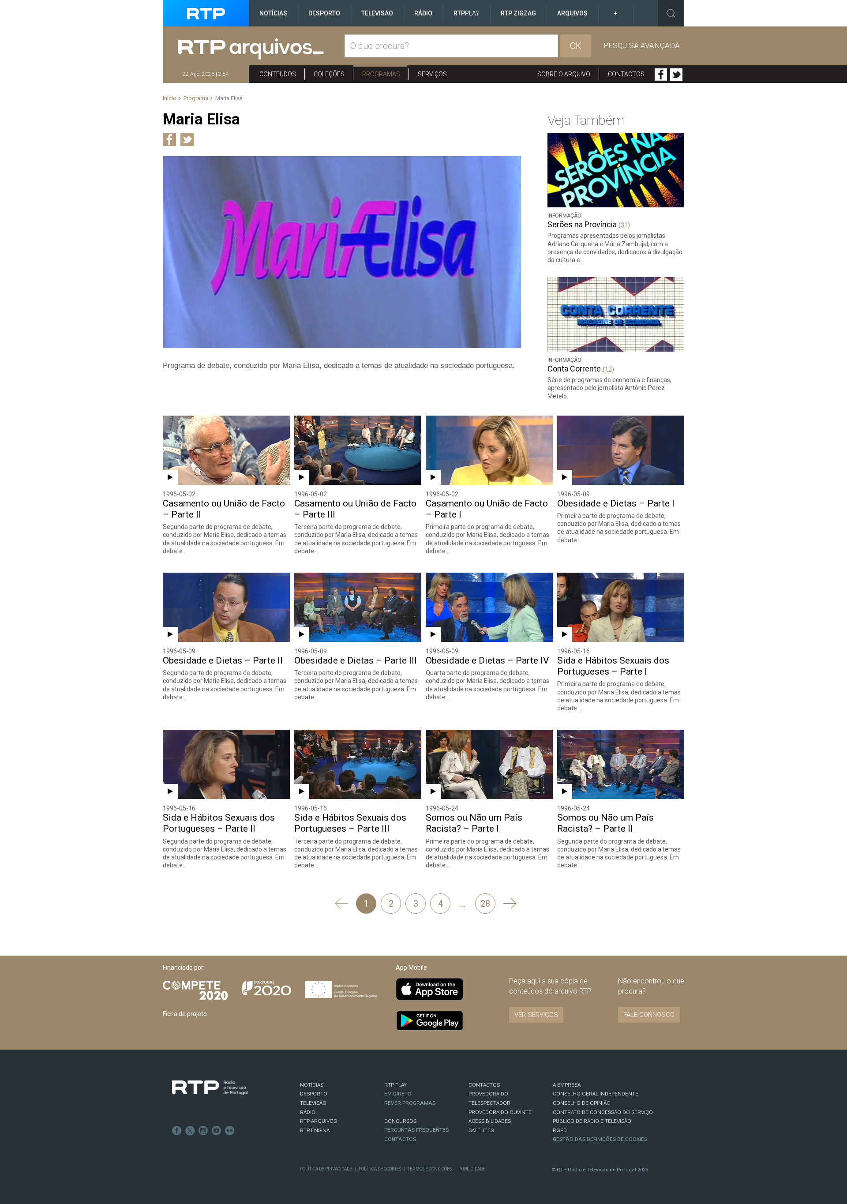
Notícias (273, 13)
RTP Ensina (315, 1130)
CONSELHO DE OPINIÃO (582, 1103)
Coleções (329, 74)
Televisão (377, 13)
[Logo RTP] (210, 1087)
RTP (466, 13)
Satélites (481, 1130)
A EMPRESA (567, 1085)
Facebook (661, 74)
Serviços (432, 74)
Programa (196, 98)
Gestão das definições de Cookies (600, 1139)
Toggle (671, 13)
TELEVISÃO (313, 1103)
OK (575, 46)
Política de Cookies (380, 1168)
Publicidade (471, 1168)
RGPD (560, 1130)
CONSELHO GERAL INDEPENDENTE (595, 1094)
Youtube (216, 1131)
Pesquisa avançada (641, 45)
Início (169, 98)
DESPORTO (313, 1094)
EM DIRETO (398, 1094)
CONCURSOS (400, 1121)
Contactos (626, 74)
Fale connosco (649, 1015)
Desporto (324, 13)
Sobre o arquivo (563, 74)
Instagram (203, 1131)
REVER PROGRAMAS (409, 1103)
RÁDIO (307, 1112)
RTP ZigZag (518, 13)
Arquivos (572, 13)
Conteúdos (277, 74)
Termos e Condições (430, 1168)
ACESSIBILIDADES (489, 1121)
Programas (381, 74)
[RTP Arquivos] (261, 49)
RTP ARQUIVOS (318, 1121)
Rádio (423, 13)
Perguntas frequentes (416, 1130)
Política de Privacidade (326, 1168)
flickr (230, 1131)
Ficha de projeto (185, 1013)
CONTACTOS (484, 1085)
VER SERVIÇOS (536, 1015)
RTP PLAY (395, 1085)
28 (485, 903)
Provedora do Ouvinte (500, 1112)
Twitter (676, 74)
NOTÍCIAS (311, 1085)
